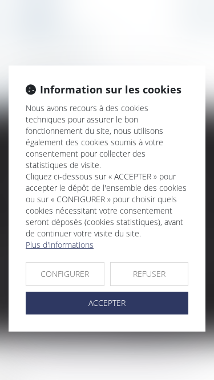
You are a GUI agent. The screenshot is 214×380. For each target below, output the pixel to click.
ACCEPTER (107, 302)
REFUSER (149, 273)
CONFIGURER (65, 273)
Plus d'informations (60, 244)
